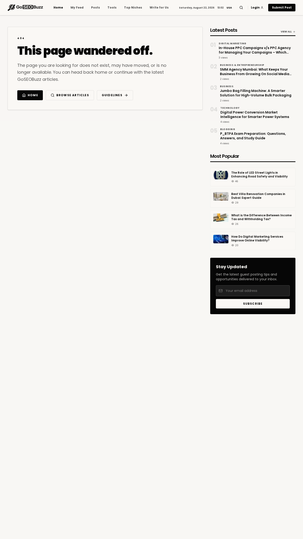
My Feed (77, 7)
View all (286, 31)
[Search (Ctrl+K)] (241, 7)
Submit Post (282, 7)
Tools (111, 7)
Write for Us (159, 7)
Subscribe (253, 304)
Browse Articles (72, 95)
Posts (95, 7)
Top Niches (133, 7)
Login (255, 7)
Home (58, 7)
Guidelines (112, 95)
